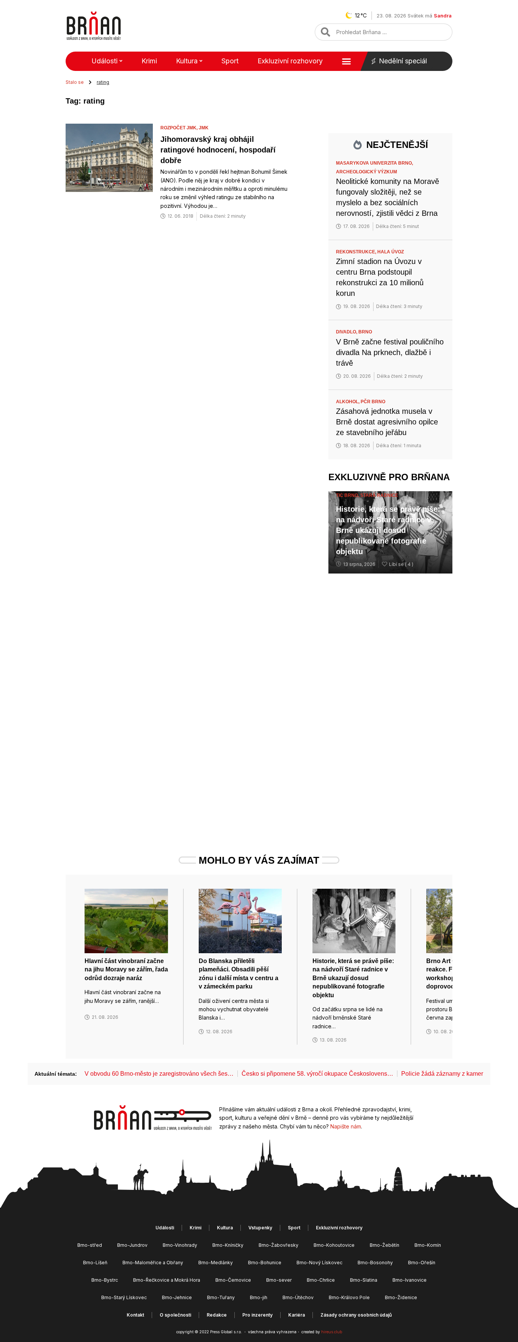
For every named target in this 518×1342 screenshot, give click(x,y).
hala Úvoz (390, 252)
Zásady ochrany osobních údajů (356, 1315)
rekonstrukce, (356, 252)
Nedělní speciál (403, 61)
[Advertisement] (390, 700)
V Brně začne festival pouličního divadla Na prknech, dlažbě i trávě (390, 352)
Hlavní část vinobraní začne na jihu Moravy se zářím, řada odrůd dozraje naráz (126, 969)
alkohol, (348, 401)
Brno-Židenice (401, 1297)
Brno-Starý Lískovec (124, 1297)
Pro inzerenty (257, 1315)
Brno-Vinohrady (180, 1245)
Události (104, 61)
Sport (230, 61)
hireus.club (331, 1331)
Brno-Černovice (233, 1280)
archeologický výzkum (366, 171)
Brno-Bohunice (264, 1262)
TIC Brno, (348, 495)
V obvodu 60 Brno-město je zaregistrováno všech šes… (159, 1073)
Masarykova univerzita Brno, (375, 163)
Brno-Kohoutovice (334, 1245)
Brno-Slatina (363, 1280)
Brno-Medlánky (215, 1262)
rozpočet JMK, (179, 127)
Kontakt (135, 1315)
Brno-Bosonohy (375, 1262)
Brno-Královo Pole (349, 1297)
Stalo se (75, 82)
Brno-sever (279, 1280)
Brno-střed (89, 1245)
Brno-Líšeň (95, 1262)
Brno (365, 332)
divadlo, (347, 332)
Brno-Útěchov (298, 1297)
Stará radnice (379, 495)
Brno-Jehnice (177, 1297)
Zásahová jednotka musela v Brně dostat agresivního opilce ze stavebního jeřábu (387, 422)
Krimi (149, 61)
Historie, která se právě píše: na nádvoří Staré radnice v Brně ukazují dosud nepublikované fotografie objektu (388, 530)
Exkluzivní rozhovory (290, 61)
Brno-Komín (427, 1245)
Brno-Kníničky (227, 1245)
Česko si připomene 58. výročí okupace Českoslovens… (317, 1073)
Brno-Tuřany (221, 1297)
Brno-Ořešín (421, 1262)
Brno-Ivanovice (409, 1280)
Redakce (217, 1315)
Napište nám (345, 1126)
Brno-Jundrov (132, 1245)
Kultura (187, 61)
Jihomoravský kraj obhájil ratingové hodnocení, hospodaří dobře (218, 150)
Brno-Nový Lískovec (319, 1262)
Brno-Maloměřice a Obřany (152, 1262)
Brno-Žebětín (384, 1245)
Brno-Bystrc (104, 1280)
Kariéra (296, 1315)
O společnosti (175, 1315)
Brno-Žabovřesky (278, 1245)
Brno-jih (258, 1297)
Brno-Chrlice (321, 1280)
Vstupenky (260, 1227)
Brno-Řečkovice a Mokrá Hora (166, 1280)
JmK (204, 127)
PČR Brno (373, 401)
